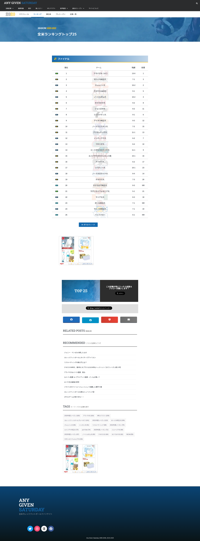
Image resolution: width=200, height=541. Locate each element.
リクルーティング (99, 425)
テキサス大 (103, 434)
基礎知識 (21, 8)
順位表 (48, 14)
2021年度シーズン (100, 420)
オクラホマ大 (117, 434)
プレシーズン (60, 14)
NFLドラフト (51, 8)
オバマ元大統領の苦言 (71, 382)
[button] (196, 3)
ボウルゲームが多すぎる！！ (74, 397)
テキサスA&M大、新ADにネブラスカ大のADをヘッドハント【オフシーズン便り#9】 (93, 367)
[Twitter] (30, 529)
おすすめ (86, 430)
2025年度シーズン (101, 430)
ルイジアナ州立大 (71, 430)
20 (10, 14)
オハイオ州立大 (118, 420)
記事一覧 (73, 14)
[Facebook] (51, 529)
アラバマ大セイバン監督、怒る (74, 372)
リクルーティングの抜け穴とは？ (75, 362)
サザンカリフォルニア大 (73, 439)
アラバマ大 (88, 415)
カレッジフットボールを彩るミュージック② (79, 392)
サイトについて (93, 8)
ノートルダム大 (88, 434)
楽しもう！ (39, 8)
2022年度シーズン (117, 425)
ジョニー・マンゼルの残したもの (75, 352)
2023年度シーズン (71, 434)
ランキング (37, 14)
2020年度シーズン (72, 415)
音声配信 (63, 8)
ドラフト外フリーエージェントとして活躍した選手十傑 (83, 387)
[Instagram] (37, 529)
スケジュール (24, 14)
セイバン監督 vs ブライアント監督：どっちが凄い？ (82, 377)
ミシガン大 (84, 425)
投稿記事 (8, 8)
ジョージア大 (117, 430)
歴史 (29, 8)
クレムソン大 (70, 425)
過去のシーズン (77, 8)
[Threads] (44, 529)
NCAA (130, 434)
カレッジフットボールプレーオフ (76, 420)
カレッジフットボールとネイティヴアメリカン (80, 357)
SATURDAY (20, 3)
